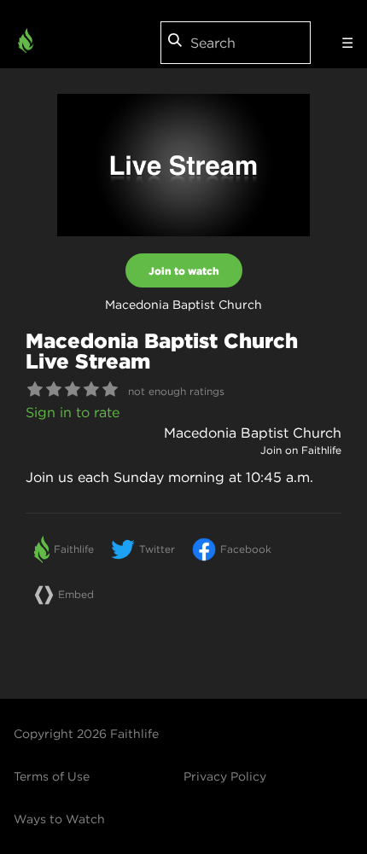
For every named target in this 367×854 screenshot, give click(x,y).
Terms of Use (52, 776)
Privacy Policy (225, 776)
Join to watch (184, 270)
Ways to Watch (59, 819)
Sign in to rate (72, 412)
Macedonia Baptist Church (252, 432)
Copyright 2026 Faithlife (86, 733)
